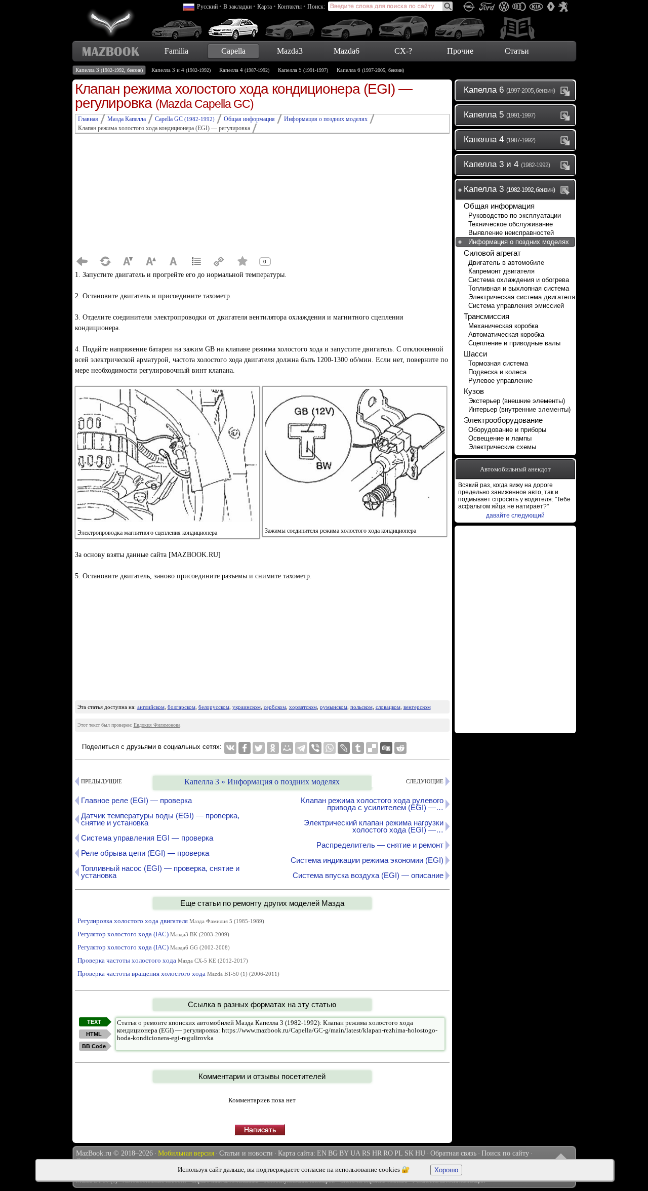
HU (420, 1153)
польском (361, 707)
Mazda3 (290, 51)
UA (355, 1153)
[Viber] (315, 748)
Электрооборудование (503, 420)
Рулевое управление (500, 380)
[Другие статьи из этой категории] (196, 261)
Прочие (460, 51)
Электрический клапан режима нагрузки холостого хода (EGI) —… (373, 826)
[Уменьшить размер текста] (128, 261)
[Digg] (386, 748)
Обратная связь (453, 1153)
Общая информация (499, 206)
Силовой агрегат (492, 253)
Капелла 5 (303, 70)
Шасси (475, 353)
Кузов (474, 391)
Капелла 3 (109, 70)
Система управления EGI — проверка (147, 837)
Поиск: (316, 6)
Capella (233, 51)
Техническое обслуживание (510, 224)
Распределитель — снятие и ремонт (379, 845)
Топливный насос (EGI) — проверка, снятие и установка (160, 872)
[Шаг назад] (82, 261)
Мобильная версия (186, 1153)
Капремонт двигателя (501, 271)
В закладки (237, 6)
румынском (333, 707)
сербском (275, 707)
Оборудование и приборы (507, 429)
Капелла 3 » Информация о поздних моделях (262, 781)
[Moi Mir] (287, 748)
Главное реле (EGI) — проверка (136, 800)
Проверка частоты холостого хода (162, 960)
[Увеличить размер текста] (150, 261)
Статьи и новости (246, 1153)
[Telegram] (301, 748)
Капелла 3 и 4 (181, 70)
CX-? (403, 51)
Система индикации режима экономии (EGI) (367, 860)
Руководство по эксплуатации (514, 215)
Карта (264, 6)
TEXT (94, 1022)
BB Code (94, 1046)
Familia (176, 51)
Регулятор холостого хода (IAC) (153, 934)
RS (366, 1153)
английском (151, 707)
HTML (94, 1034)
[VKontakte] (230, 748)
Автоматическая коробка (506, 334)
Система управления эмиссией (516, 305)
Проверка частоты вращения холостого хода (178, 973)
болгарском (181, 707)
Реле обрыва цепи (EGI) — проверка (145, 853)
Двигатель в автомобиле (506, 262)
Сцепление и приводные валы (514, 343)
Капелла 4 (244, 70)
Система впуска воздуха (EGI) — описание (368, 875)
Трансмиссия (486, 316)
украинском (246, 707)
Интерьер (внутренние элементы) (519, 409)
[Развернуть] (567, 90)
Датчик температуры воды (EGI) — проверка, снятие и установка (160, 819)
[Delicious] (372, 748)
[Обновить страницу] (105, 261)
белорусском (213, 707)
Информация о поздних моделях (518, 242)
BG (333, 1153)
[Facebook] (244, 748)
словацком (388, 707)
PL (398, 1153)
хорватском (303, 707)
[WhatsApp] (329, 748)
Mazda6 (346, 51)
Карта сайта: (296, 1153)
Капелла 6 (370, 70)
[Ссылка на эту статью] (219, 261)
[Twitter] (259, 748)
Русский (207, 6)
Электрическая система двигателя (521, 297)
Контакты (289, 6)
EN (322, 1153)
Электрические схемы (502, 447)
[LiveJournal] (344, 748)
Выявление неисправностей (511, 232)
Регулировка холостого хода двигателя (170, 921)
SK (409, 1153)
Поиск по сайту (505, 1153)
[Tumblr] (358, 748)
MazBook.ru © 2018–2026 (114, 1153)
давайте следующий (515, 515)
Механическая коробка (503, 326)
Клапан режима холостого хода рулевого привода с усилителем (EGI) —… (372, 804)
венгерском (417, 707)
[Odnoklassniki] (273, 748)
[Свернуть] (567, 189)
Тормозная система (498, 363)
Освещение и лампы (500, 438)
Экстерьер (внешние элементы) (516, 401)
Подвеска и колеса (497, 372)
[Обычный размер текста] (173, 261)
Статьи (517, 51)
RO (388, 1153)
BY (344, 1153)
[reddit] (400, 748)
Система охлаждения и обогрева (518, 280)
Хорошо (446, 1170)
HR (377, 1153)
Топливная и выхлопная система (518, 288)
